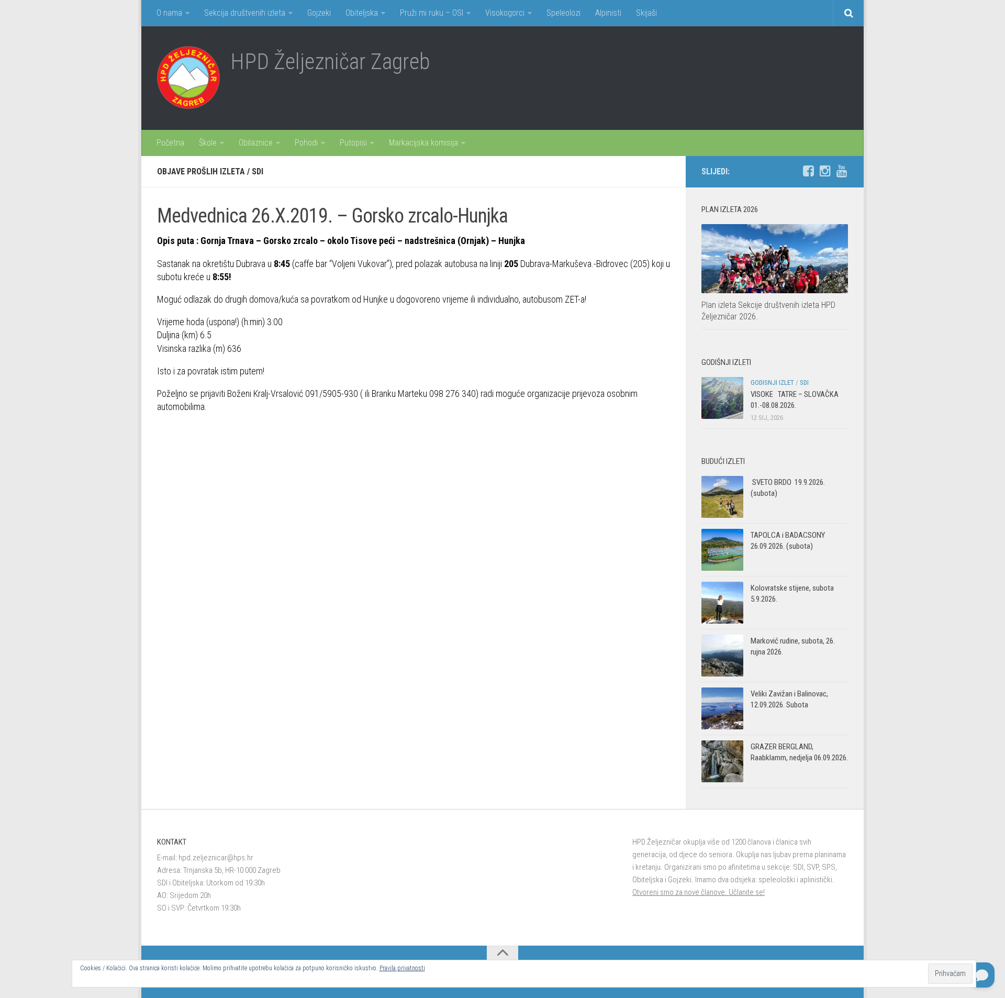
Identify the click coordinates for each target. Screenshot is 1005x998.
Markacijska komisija (423, 143)
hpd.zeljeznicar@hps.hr (215, 857)
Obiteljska (361, 13)
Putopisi (353, 143)
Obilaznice (256, 143)
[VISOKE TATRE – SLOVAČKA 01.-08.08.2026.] (722, 398)
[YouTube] (841, 171)
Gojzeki (319, 13)
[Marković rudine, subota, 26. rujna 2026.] (722, 656)
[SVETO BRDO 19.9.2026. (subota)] (722, 497)
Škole (208, 143)
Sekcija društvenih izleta (244, 13)
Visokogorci (504, 13)
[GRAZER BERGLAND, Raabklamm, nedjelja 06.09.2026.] (722, 761)
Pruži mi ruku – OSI (431, 13)
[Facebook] (808, 171)
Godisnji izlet (772, 382)
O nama (169, 13)
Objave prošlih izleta (201, 171)
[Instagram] (825, 171)
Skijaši (646, 13)
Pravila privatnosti (402, 968)
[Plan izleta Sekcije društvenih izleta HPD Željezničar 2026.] (774, 258)
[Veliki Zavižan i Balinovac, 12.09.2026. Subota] (722, 708)
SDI (257, 171)
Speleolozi (563, 13)
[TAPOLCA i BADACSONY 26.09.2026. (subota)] (722, 550)
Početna (170, 143)
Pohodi (306, 143)
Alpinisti (608, 13)
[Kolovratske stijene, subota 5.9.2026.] (722, 603)
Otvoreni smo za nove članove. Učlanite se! (698, 892)
